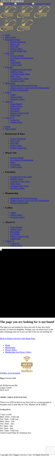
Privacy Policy (11, 350)
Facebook (46, 4)
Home (7, 345)
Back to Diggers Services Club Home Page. (17, 338)
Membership (10, 347)
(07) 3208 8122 (17, 1)
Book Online (8, 4)
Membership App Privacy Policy (18, 352)
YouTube (28, 4)
